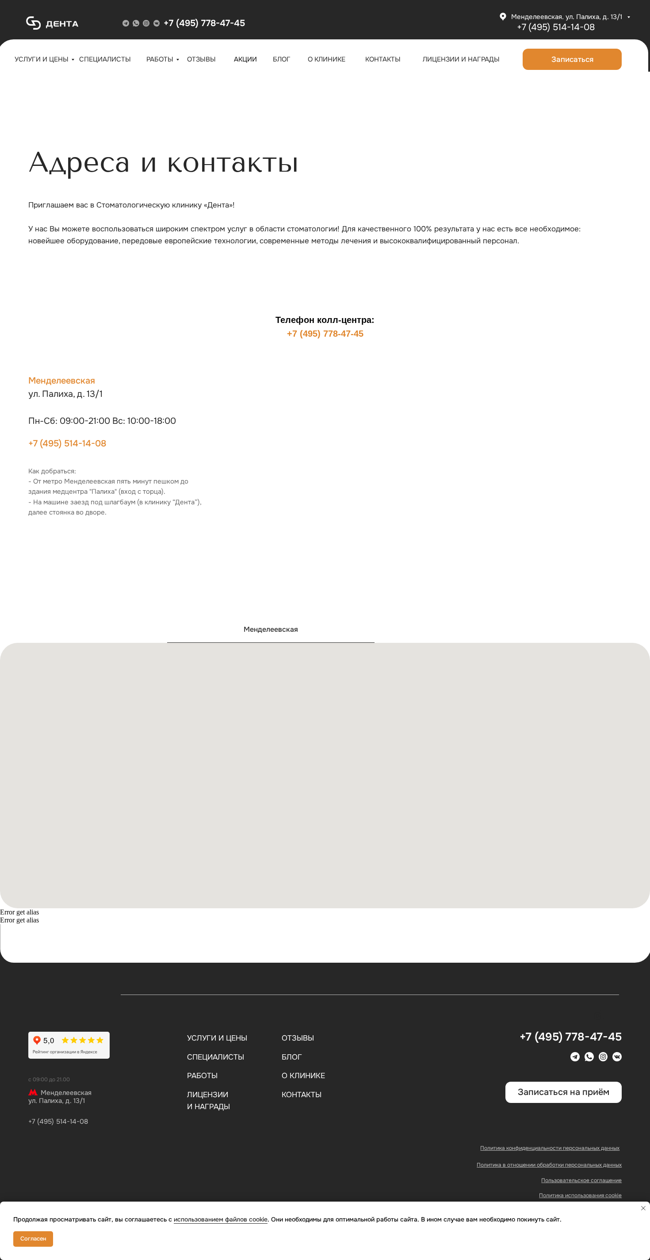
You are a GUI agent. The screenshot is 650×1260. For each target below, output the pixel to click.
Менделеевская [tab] (271, 629)
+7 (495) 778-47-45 (204, 23)
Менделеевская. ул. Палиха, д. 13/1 (567, 17)
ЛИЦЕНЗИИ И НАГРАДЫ (461, 59)
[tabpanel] (325, 775)
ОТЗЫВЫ (201, 59)
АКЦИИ (245, 59)
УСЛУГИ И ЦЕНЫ (42, 59)
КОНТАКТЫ (383, 59)
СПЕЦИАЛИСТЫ (105, 59)
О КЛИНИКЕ (326, 59)
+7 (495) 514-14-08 (67, 443)
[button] (572, 59)
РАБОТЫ (159, 59)
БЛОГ (282, 59)
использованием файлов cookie (221, 1219)
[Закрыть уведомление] (643, 1208)
